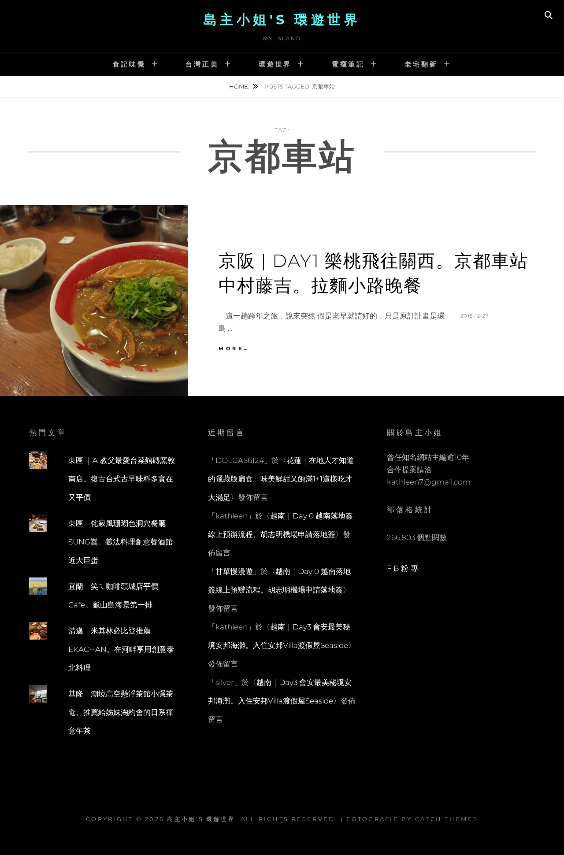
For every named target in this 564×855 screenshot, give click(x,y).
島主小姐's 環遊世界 (282, 19)
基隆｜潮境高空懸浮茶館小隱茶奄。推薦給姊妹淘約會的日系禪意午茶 (120, 712)
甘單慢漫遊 (234, 571)
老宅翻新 (421, 64)
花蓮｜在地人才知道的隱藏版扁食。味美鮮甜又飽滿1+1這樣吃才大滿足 (281, 479)
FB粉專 (403, 568)
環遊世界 (275, 64)
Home (239, 86)
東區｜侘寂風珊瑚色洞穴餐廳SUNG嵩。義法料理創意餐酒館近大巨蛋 (120, 542)
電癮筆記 (348, 64)
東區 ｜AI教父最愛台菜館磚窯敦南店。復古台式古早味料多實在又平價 (121, 479)
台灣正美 (202, 64)
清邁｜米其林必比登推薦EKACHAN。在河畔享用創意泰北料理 (121, 649)
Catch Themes (446, 818)
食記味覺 (129, 64)
